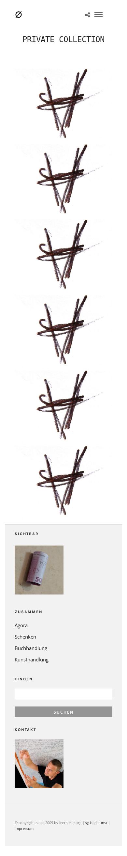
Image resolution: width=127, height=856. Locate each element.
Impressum (24, 828)
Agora (21, 625)
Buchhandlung (31, 648)
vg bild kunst (96, 822)
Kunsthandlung (32, 659)
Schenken (25, 636)
